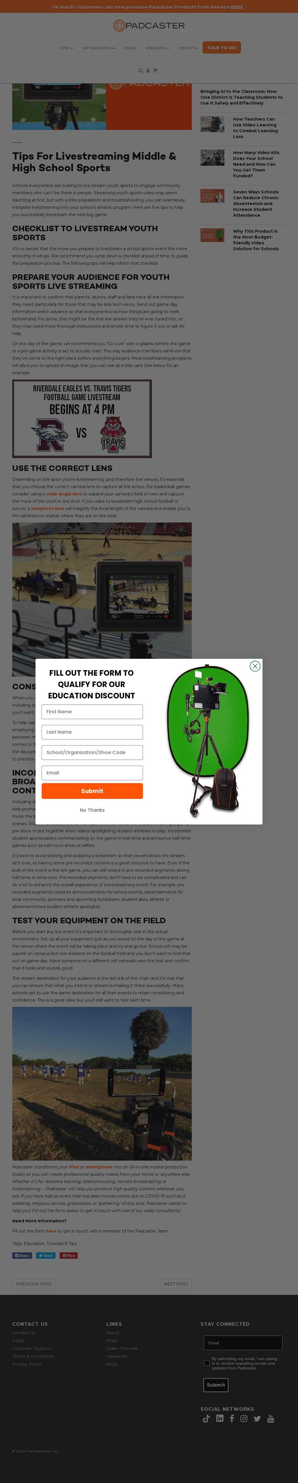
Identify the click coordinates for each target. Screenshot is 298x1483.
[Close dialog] (255, 666)
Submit (92, 791)
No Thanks (92, 810)
